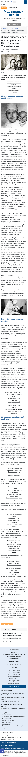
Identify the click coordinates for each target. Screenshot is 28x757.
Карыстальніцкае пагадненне (8, 744)
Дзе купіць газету (14, 661)
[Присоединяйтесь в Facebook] (4, 2)
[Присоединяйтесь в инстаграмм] (1, 2)
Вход (3, 4)
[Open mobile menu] (25, 2)
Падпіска (3, 7)
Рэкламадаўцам (14, 658)
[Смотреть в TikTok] (8, 2)
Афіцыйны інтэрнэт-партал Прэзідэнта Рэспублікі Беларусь (12, 694)
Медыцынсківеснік (14, 13)
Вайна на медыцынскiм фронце (12, 638)
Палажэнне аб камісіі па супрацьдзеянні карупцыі (12, 748)
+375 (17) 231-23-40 (14, 674)
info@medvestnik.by (14, 676)
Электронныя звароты (14, 656)
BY (14, 1)
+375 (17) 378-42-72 (14, 670)
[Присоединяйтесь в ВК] (2, 2)
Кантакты (14, 652)
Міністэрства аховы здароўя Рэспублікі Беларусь (12, 698)
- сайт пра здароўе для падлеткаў (11, 705)
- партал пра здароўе (12, 702)
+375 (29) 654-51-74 (14, 681)
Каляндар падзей (12, 7)
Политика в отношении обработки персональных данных (11, 738)
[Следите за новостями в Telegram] (7, 2)
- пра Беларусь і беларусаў (14, 708)
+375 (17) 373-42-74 (14, 672)
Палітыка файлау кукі (7, 732)
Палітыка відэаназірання (8, 735)
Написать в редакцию (14, 686)
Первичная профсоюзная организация (14, 654)
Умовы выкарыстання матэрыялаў (9, 747)
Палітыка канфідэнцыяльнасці (8, 745)
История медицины (7, 624)
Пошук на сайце (14, 24)
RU (11, 1)
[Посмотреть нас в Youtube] (5, 2)
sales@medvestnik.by (14, 683)
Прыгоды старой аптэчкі (10, 641)
